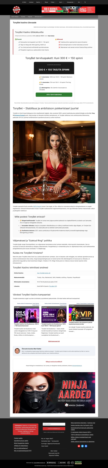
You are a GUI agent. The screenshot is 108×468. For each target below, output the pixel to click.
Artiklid (24, 2)
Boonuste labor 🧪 (39, 16)
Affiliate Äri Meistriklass (21, 445)
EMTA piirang (51, 462)
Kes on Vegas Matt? (47, 438)
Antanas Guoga (19, 115)
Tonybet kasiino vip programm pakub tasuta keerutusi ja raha (80, 323)
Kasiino (38, 2)
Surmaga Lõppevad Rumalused (50, 443)
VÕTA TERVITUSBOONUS (54, 94)
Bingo (46, 2)
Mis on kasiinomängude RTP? (23, 450)
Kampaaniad (70, 2)
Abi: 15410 (61, 462)
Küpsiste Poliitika (54, 455)
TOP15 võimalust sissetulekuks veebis (82, 434)
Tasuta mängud (14, 16)
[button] (85, 2)
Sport (60, 2)
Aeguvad (30, 16)
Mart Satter (51, 35)
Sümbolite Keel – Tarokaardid (50, 441)
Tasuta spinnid (35, 303)
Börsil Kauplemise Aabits (21, 443)
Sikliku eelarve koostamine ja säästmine (82, 441)
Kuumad (23, 16)
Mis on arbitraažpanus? (21, 448)
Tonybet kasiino (35, 305)
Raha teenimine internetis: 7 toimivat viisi (83, 423)
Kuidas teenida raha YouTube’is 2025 (82, 425)
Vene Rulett (44, 446)
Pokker (53, 2)
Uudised (31, 2)
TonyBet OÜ (52, 286)
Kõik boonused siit (54, 341)
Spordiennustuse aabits (21, 440)
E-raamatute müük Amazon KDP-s (81, 432)
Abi (79, 2)
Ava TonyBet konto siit (43, 273)
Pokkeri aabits (18, 438)
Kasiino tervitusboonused (26, 303)
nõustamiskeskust (77, 365)
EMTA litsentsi (37, 206)
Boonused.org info (54, 453)
